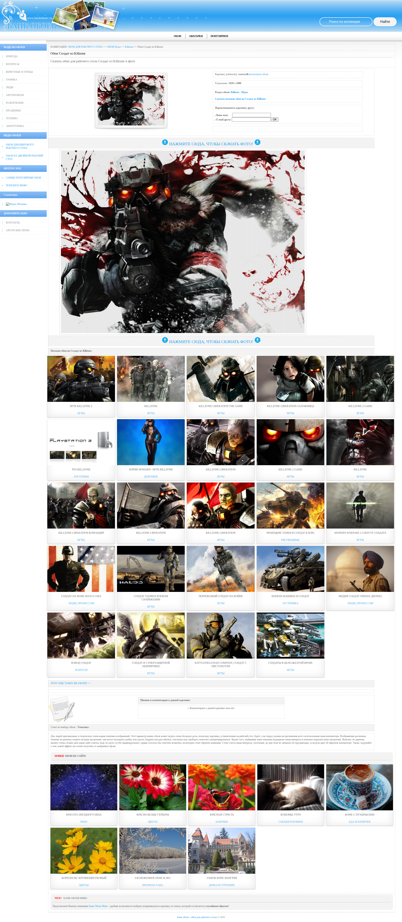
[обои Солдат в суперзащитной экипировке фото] (151, 636)
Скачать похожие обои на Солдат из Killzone (240, 98)
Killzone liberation (221, 469)
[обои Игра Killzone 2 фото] (81, 379)
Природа (12, 56)
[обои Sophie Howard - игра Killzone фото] (151, 442)
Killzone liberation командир (81, 532)
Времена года (152, 885)
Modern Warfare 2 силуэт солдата (360, 532)
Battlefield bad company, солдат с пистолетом (221, 664)
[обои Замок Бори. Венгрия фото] (221, 851)
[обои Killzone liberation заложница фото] (290, 379)
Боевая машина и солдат (290, 596)
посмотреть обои (258, 74)
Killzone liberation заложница (290, 406)
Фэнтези (81, 670)
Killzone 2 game (360, 406)
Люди (9, 87)
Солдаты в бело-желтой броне (290, 662)
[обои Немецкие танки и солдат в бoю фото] (290, 506)
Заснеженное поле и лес (153, 878)
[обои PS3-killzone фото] (81, 442)
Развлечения (14, 102)
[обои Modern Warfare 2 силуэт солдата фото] (360, 506)
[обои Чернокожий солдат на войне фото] (220, 569)
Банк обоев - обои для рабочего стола (197, 917)
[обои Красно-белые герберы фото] (152, 787)
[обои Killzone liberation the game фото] (220, 379)
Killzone (129, 46)
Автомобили (15, 95)
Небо (83, 821)
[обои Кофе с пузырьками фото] (359, 787)
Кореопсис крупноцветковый (84, 878)
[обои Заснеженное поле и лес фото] (152, 851)
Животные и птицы (19, 71)
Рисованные (290, 539)
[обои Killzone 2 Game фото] (290, 442)
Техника (12, 118)
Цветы (152, 821)
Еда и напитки (359, 821)
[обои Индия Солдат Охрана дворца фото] (360, 569)
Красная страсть (222, 814)
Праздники (13, 110)
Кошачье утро (291, 814)
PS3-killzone (81, 469)
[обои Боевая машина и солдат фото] (290, 569)
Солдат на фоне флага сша (81, 596)
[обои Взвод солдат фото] (81, 636)
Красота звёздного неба (84, 814)
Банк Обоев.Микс (98, 906)
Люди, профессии (81, 603)
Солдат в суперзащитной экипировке (151, 664)
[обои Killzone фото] (151, 379)
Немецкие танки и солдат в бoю (290, 532)
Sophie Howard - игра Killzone (151, 469)
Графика (11, 79)
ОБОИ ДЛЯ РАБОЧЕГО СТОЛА (85, 46)
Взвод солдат (81, 662)
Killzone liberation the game (221, 406)
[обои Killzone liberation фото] (220, 442)
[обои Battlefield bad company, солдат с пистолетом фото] (220, 636)
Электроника (15, 126)
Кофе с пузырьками (359, 814)
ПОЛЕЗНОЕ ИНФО (16, 185)
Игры (244, 92)
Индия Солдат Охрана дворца (360, 596)
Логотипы (81, 476)
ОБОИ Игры (114, 46)
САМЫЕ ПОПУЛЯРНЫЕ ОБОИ (23, 177)
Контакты (13, 222)
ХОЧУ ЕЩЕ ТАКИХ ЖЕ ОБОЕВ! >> (71, 683)
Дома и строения (221, 885)
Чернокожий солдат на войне (221, 596)
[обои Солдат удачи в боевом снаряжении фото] (151, 569)
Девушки (151, 476)
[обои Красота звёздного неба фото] (83, 787)
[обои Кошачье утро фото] (290, 787)
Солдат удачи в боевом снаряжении (151, 598)
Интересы (12, 64)
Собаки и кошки (290, 821)
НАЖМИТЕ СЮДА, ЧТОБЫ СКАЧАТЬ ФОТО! (211, 144)
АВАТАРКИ (196, 36)
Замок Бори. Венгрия (221, 878)
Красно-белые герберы (153, 814)
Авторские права (18, 230)
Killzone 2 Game (290, 469)
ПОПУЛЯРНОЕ (219, 36)
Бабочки (222, 821)
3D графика (290, 603)
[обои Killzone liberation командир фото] (81, 506)
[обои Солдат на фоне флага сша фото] (81, 569)
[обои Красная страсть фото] (221, 787)
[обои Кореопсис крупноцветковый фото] (83, 851)
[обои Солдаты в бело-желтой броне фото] (290, 636)
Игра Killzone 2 (81, 406)
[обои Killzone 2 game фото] (360, 379)
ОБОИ (177, 36)
